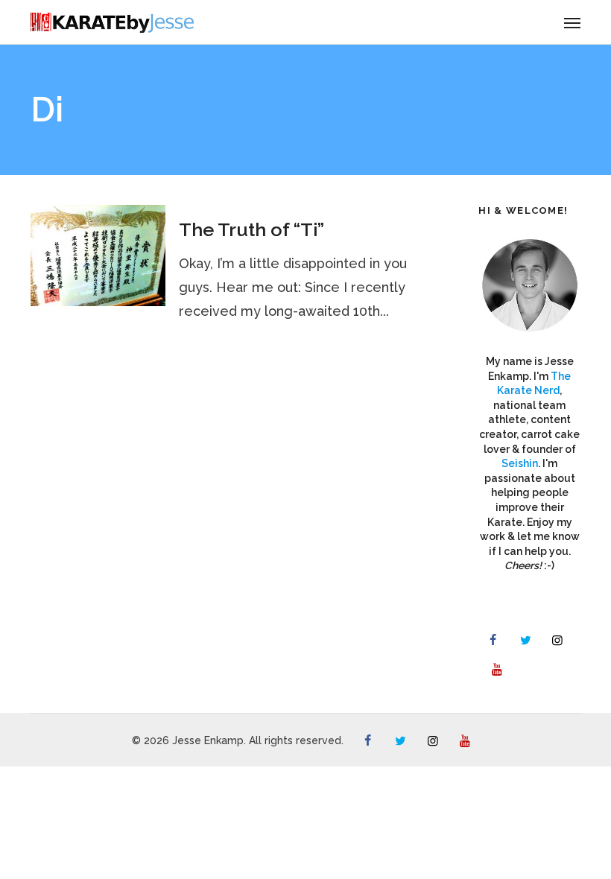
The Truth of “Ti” (251, 229)
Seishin (519, 463)
